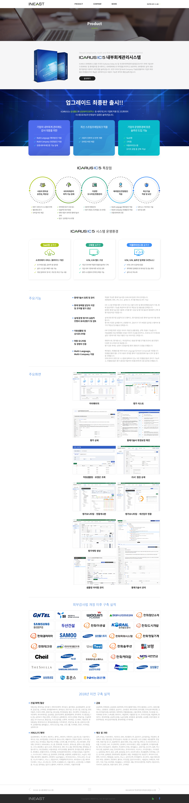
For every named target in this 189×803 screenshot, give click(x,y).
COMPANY (97, 4)
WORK (114, 4)
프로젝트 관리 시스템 (152, 4)
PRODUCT (78, 4)
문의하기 (87, 78)
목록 (89, 789)
